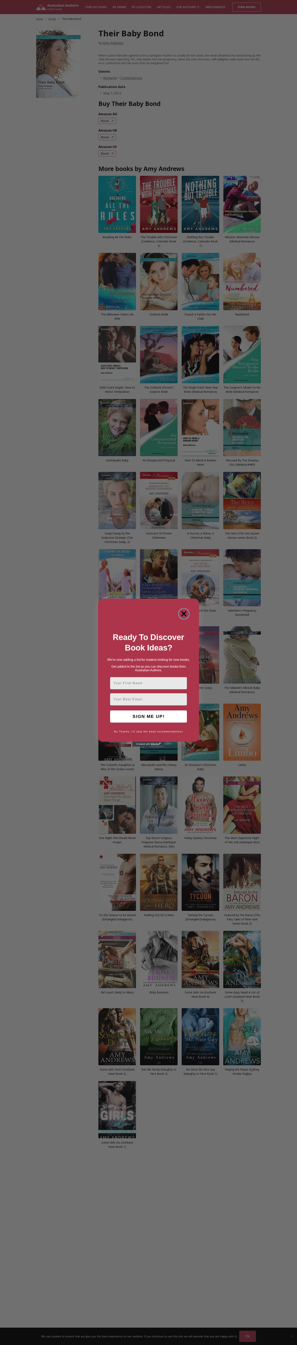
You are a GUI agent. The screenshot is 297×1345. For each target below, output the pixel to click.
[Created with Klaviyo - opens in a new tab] (148, 744)
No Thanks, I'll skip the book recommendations (148, 731)
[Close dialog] (184, 614)
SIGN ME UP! (149, 716)
